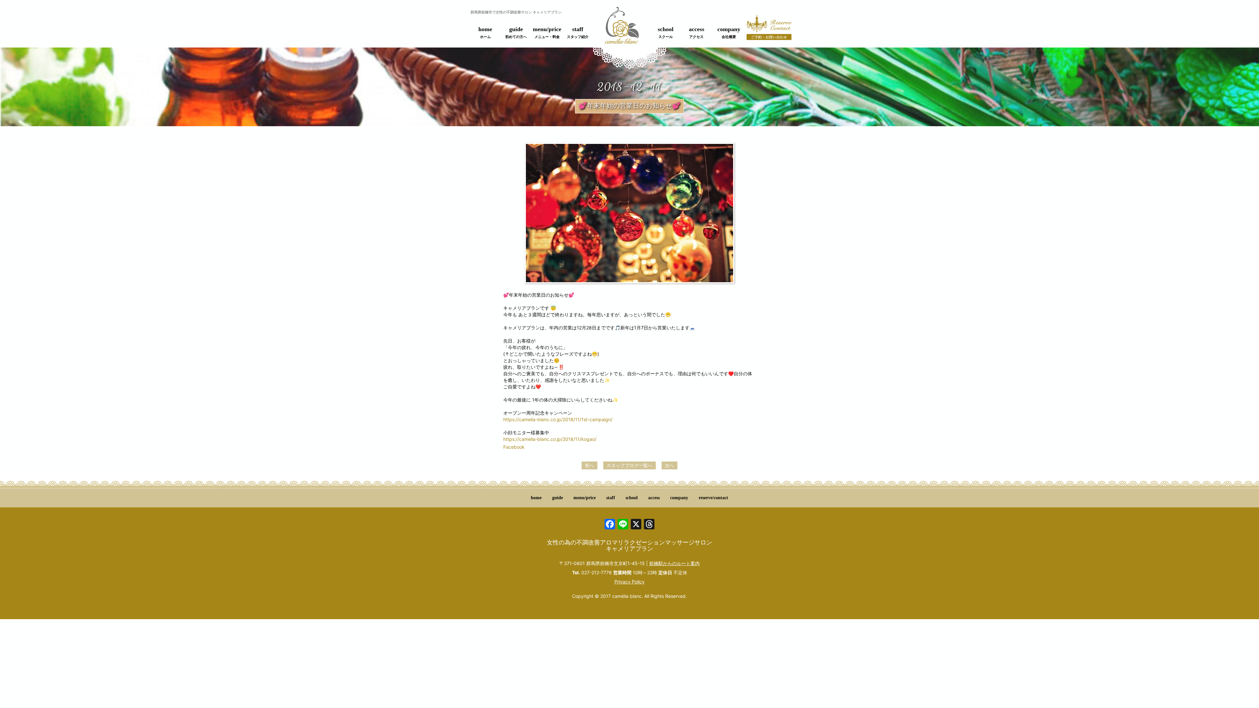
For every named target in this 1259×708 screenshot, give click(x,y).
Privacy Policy (629, 581)
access (696, 32)
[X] (636, 525)
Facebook (514, 447)
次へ (669, 465)
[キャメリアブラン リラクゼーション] (622, 29)
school (665, 32)
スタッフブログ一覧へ (629, 465)
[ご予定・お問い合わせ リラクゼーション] (769, 31)
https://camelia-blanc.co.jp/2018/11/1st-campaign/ (557, 419)
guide (516, 32)
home (485, 32)
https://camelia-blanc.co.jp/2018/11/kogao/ (549, 439)
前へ (589, 465)
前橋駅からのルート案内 (674, 563)
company (728, 32)
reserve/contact (713, 497)
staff (578, 32)
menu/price (547, 32)
